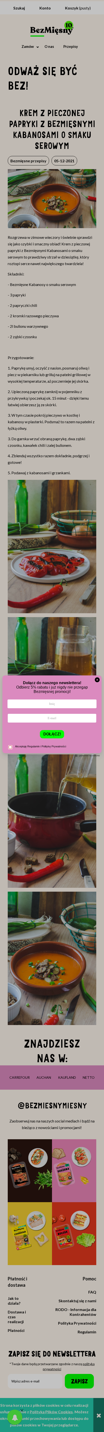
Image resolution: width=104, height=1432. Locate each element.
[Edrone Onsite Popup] (52, 716)
